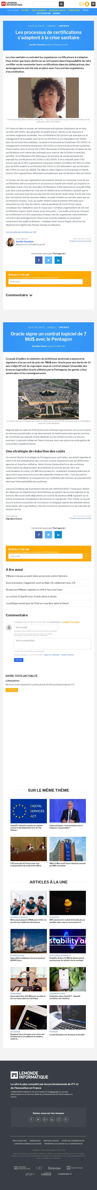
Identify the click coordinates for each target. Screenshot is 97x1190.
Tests (85, 10)
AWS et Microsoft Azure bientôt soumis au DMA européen (67, 864)
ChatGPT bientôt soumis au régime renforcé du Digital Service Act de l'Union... (26, 827)
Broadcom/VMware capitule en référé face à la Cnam (34, 589)
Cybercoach (74, 10)
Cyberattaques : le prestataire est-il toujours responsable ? (65, 826)
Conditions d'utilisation (67, 655)
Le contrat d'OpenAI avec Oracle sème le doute (31, 596)
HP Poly (25, 10)
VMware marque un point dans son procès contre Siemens (36, 576)
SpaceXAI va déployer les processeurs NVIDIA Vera (27, 959)
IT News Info (53, 1092)
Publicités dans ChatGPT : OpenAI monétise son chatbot (64, 997)
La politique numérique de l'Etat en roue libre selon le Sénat (37, 603)
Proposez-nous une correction (80, 241)
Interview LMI (43, 13)
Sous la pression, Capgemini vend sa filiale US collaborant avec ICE (41, 583)
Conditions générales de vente (27, 1144)
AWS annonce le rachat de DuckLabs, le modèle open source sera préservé (67, 921)
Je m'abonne (12, 690)
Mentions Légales (51, 1141)
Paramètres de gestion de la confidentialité (63, 1144)
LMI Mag (56, 13)
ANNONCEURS (35, 1141)
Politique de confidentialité (51, 655)
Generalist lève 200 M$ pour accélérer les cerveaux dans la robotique (28, 997)
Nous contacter (20, 1141)
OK (86, 282)
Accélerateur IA (57, 10)
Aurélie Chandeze (25, 241)
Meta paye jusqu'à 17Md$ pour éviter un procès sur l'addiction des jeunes (28, 921)
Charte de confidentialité (73, 1141)
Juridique (51, 26)
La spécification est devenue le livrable (67, 1035)
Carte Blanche (39, 10)
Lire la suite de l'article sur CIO (21, 232)
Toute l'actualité (36, 26)
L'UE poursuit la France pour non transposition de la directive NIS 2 (25, 864)
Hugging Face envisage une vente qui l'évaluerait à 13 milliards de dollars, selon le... (27, 1036)
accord (80, 430)
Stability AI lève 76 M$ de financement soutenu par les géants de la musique (66, 959)
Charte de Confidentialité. (40, 635)
